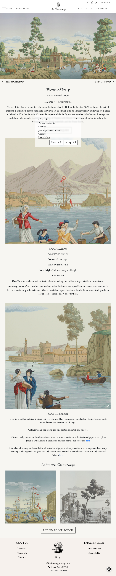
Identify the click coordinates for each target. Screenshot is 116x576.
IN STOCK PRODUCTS (100, 8)
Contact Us (104, 2)
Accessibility (94, 553)
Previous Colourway (14, 81)
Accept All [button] (70, 142)
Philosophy (22, 553)
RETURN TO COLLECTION (58, 530)
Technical (21, 548)
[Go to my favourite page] (92, 2)
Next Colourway (103, 81)
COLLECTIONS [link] (22, 8)
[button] (76, 118)
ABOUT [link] (8, 8)
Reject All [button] (56, 142)
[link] (96, 2)
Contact (22, 557)
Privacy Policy (94, 548)
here (45, 293)
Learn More (44, 137)
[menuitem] (8, 8)
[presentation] (4, 498)
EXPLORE (82, 8)
